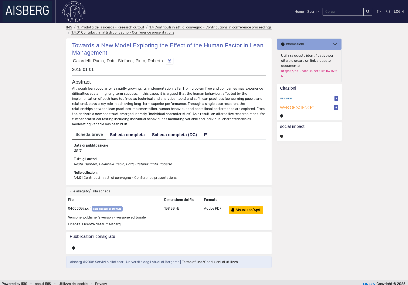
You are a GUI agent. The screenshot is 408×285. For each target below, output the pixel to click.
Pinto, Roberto (149, 60)
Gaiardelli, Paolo (88, 60)
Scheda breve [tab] (89, 134)
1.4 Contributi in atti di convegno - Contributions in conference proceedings (210, 27)
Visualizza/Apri (247, 210)
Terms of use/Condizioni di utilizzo (210, 262)
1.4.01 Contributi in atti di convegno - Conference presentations (122, 32)
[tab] (206, 134)
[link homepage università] (74, 11)
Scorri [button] (312, 12)
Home (299, 12)
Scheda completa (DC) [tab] (174, 134)
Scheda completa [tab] (127, 134)
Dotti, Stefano (120, 60)
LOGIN (399, 12)
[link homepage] (29, 11)
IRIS (388, 12)
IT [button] (377, 12)
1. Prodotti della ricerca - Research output (110, 27)
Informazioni (294, 44)
